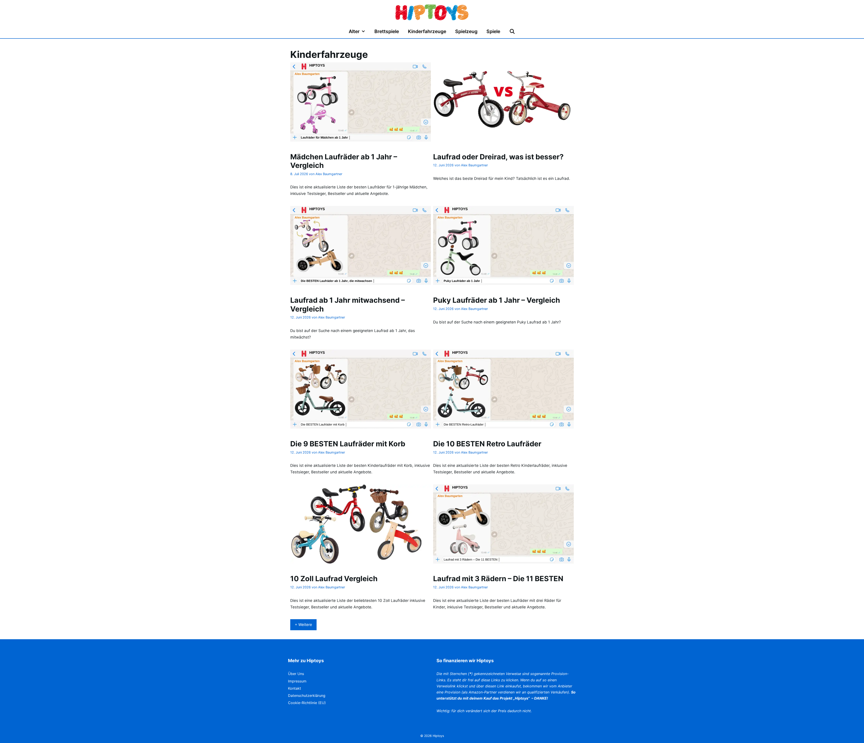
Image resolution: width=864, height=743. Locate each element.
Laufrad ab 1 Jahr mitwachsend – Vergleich (347, 304)
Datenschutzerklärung (306, 695)
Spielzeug (466, 31)
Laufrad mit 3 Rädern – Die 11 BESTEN (498, 578)
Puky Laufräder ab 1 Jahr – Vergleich (496, 300)
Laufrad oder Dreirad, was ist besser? (498, 156)
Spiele (493, 31)
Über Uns (296, 673)
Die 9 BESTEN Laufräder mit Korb (347, 443)
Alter (354, 31)
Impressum (297, 681)
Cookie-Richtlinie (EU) (307, 702)
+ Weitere (303, 624)
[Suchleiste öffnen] (512, 31)
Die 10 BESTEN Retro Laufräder (487, 443)
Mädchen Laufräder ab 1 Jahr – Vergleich (343, 161)
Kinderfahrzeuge (427, 31)
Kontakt (294, 688)
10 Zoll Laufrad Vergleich (334, 578)
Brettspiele (386, 31)
